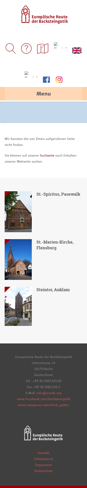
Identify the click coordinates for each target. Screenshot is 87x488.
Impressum (43, 465)
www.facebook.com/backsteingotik (43, 399)
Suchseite (47, 155)
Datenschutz (43, 471)
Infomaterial (43, 459)
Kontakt (43, 453)
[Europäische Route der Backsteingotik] (43, 20)
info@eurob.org (49, 393)
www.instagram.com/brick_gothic (43, 405)
